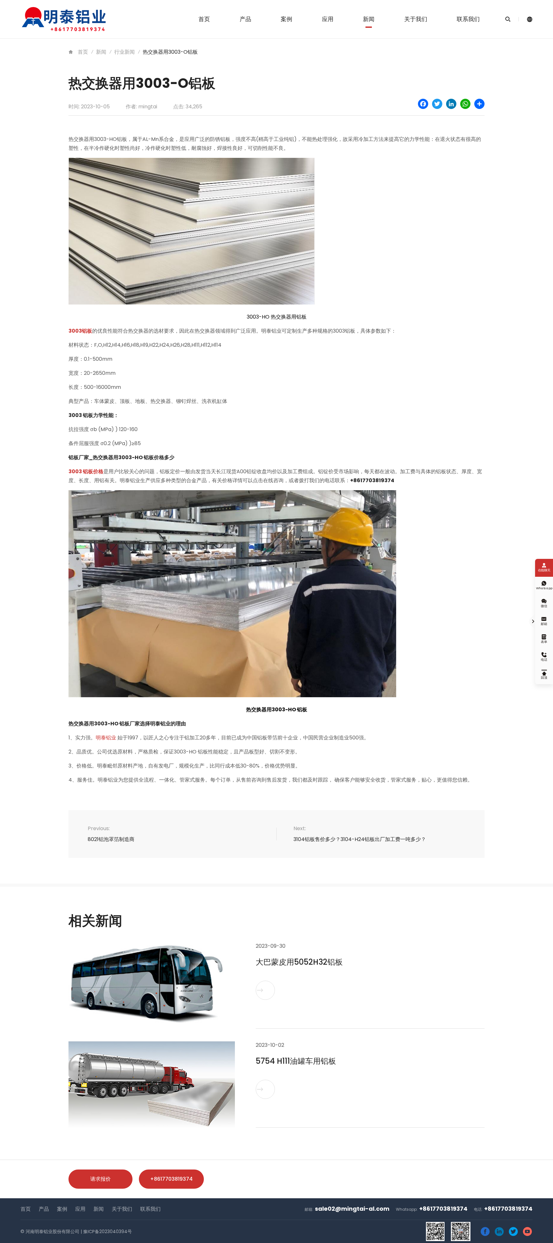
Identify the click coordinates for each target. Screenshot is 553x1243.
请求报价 (100, 1179)
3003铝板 (80, 331)
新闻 (368, 19)
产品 (245, 19)
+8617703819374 (171, 1179)
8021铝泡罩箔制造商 (111, 839)
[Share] (479, 104)
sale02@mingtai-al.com (352, 1209)
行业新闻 (124, 52)
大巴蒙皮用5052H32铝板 (299, 962)
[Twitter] (437, 104)
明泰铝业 (106, 737)
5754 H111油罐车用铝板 (296, 1061)
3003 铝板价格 (85, 471)
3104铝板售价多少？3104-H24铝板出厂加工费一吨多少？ (359, 839)
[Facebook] (423, 104)
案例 (286, 19)
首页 (204, 19)
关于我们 (415, 19)
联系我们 (468, 19)
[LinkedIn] (451, 104)
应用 (327, 19)
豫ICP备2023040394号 (107, 1231)
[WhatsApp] (465, 104)
